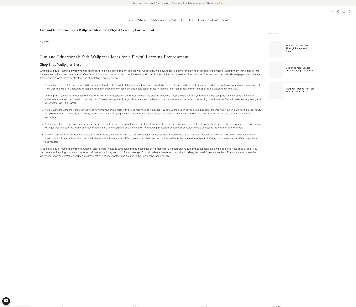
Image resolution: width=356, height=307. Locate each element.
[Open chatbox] (6, 301)
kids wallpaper (153, 74)
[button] (142, 20)
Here (77, 64)
